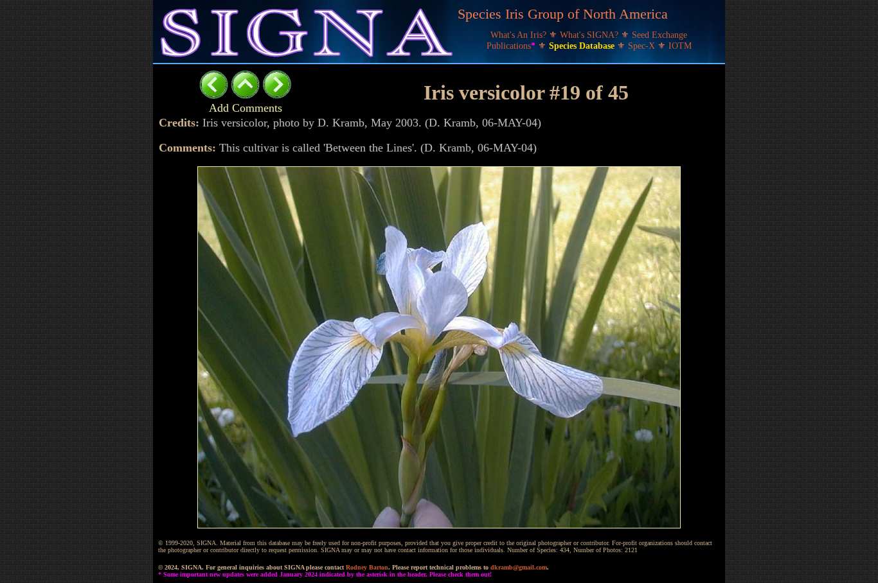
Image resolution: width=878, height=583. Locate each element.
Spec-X (643, 46)
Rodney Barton (367, 567)
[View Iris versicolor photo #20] (276, 95)
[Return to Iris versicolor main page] (245, 95)
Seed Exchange (659, 35)
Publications (511, 46)
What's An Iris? (519, 35)
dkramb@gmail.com (518, 567)
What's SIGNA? (590, 35)
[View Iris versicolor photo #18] (213, 95)
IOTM (680, 46)
